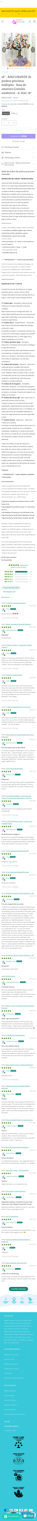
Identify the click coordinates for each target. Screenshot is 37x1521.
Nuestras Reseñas (10, 1409)
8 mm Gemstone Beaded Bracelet (17, 851)
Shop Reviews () (9, 591)
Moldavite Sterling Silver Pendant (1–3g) (20, 893)
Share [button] (6, 72)
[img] (18, 565)
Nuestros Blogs (9, 1395)
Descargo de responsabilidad (13, 1378)
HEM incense (10, 976)
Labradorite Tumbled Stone (15, 1035)
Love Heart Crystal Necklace (16, 1191)
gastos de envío (7, 100)
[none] (6, 113)
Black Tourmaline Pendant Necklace (18, 624)
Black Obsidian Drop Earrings (16, 1263)
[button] (2, 21)
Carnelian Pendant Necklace (16, 603)
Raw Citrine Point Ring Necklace (17, 1147)
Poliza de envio (9, 1359)
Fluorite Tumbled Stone (14, 675)
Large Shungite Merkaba (14, 769)
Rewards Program (10, 1400)
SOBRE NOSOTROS (10, 1391)
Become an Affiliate (10, 1405)
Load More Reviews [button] (18, 1289)
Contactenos (8, 1373)
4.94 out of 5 (24, 565)
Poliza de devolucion (11, 1364)
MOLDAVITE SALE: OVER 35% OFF (18, 11)
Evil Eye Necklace (12, 1216)
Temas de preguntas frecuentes (14, 1414)
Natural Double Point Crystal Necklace (19, 1120)
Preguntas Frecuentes (11, 1355)
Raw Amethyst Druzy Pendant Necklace (19, 1065)
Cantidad (4, 119)
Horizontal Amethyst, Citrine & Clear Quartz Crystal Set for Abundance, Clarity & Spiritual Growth (17, 798)
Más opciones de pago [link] (18, 141)
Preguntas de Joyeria (11, 1369)
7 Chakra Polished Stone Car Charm (18, 707)
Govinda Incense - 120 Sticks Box (17, 1170)
